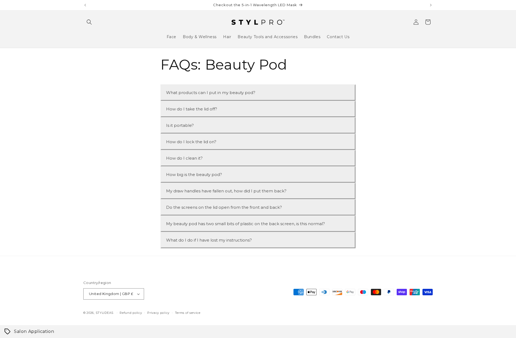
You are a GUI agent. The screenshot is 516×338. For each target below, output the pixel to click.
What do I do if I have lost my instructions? (209, 240)
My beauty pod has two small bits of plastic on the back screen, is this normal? (245, 223)
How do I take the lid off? (191, 109)
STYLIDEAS (104, 313)
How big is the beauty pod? (194, 174)
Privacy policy (158, 313)
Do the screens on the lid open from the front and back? (224, 207)
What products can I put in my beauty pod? (210, 92)
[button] (89, 22)
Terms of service (187, 313)
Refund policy (131, 313)
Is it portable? (180, 125)
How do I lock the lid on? (191, 141)
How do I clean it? (184, 158)
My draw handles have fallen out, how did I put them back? (226, 190)
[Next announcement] (431, 5)
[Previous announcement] (85, 5)
